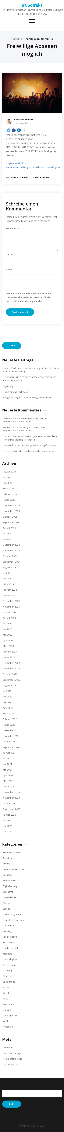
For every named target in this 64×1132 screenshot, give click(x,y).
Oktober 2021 (10, 741)
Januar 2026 (9, 499)
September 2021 (11, 747)
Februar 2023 (10, 651)
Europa (6, 908)
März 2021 (8, 780)
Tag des (7, 992)
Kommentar (12, 228)
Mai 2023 (7, 634)
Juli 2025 (7, 533)
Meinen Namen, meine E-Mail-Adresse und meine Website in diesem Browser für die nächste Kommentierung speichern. (28, 297)
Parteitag (8, 970)
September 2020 (11, 808)
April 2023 (8, 640)
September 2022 (11, 679)
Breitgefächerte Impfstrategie (40, 445)
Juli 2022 (7, 691)
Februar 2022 (10, 719)
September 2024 (11, 561)
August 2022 (9, 685)
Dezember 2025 (11, 505)
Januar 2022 (9, 724)
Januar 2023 (9, 657)
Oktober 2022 (10, 674)
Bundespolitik (10, 880)
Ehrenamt (8, 891)
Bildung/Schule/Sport (13, 869)
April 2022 (8, 707)
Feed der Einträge (12, 1053)
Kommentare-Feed (12, 1058)
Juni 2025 (7, 539)
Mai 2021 (7, 769)
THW (5, 998)
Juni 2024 (7, 578)
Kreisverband (10, 936)
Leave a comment (19, 177)
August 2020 (9, 814)
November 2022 (11, 668)
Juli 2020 (7, 820)
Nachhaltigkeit (10, 959)
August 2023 (9, 617)
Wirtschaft (8, 1026)
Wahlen (6, 1021)
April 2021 (8, 775)
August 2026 (9, 471)
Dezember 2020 (11, 792)
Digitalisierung (10, 886)
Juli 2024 (7, 572)
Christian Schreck (24, 119)
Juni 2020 (7, 825)
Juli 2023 (7, 623)
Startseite (16, 38)
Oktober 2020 (10, 803)
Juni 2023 (7, 629)
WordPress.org (10, 1064)
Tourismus (8, 1004)
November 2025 (11, 510)
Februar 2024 (10, 589)
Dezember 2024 (11, 544)
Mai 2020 (7, 831)
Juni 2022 (7, 696)
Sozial (6, 987)
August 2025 (9, 527)
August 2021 (9, 752)
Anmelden (8, 1047)
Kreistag (7, 931)
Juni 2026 (7, 482)
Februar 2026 (10, 494)
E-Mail (10, 269)
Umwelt (7, 1009)
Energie (7, 902)
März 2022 (8, 713)
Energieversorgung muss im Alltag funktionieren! (27, 397)
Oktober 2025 (10, 516)
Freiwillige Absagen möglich (39, 38)
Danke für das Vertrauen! (15, 391)
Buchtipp (7, 874)
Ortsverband (9, 964)
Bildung (6, 863)
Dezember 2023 (11, 600)
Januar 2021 (9, 786)
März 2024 (8, 584)
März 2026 (8, 488)
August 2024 (9, 567)
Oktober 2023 (10, 612)
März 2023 (8, 645)
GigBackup (8, 386)
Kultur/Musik (42, 177)
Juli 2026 (7, 477)
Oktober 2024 (10, 555)
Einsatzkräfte (9, 897)
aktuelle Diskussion (12, 852)
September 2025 (11, 522)
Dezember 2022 (11, 662)
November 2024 (11, 550)
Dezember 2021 (11, 730)
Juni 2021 (7, 764)
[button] (8, 130)
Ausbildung (8, 857)
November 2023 (11, 606)
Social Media (9, 981)
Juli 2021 (7, 758)
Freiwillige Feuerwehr (14, 919)
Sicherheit (8, 976)
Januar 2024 (9, 595)
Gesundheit (9, 925)
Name (9, 254)
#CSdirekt (32, 5)
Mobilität (7, 953)
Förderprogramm (12, 914)
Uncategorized (10, 1015)
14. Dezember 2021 (24, 123)
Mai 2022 (7, 702)
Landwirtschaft (10, 947)
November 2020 (11, 797)
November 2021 (11, 735)
